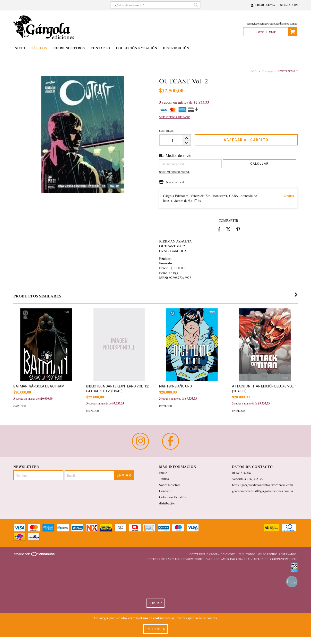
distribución (176, 47)
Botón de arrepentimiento (275, 559)
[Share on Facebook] (219, 229)
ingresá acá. (240, 559)
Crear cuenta (265, 5)
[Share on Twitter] (228, 229)
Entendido (156, 629)
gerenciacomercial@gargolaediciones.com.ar (272, 23)
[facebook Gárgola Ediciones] (170, 441)
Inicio (19, 47)
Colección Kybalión (136, 47)
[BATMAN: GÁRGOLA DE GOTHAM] (46, 354)
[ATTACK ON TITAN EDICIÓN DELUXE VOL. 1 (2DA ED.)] (265, 354)
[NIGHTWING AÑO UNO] (192, 354)
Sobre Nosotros (69, 47)
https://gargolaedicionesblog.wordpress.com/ (262, 485)
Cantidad (166, 131)
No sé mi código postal (174, 172)
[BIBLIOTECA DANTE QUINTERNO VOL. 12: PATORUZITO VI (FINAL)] (119, 355)
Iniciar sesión (288, 5)
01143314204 (241, 472)
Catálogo (267, 71)
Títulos (39, 47)
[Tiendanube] (34, 555)
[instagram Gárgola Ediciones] (140, 441)
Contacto (100, 47)
